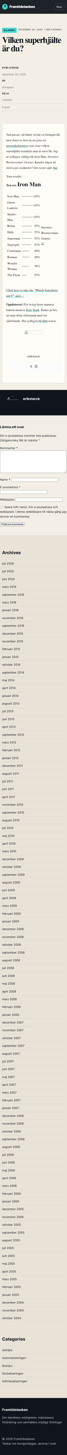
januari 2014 (10, 696)
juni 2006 (8, 1162)
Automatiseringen (14, 1358)
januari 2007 (10, 1108)
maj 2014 (8, 680)
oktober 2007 (11, 1038)
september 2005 (13, 1232)
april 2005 (9, 1271)
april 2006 (9, 1178)
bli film (43, 321)
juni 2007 (8, 1069)
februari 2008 (11, 1007)
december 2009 (13, 859)
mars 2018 (9, 602)
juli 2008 (8, 968)
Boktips (7, 1366)
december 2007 (13, 1022)
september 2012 (13, 734)
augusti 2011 (10, 773)
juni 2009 (8, 890)
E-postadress (10, 487)
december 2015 (12, 633)
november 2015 (12, 641)
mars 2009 (9, 905)
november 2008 (13, 937)
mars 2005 (9, 1279)
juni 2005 (8, 1256)
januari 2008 (10, 1014)
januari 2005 (10, 1295)
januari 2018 (10, 610)
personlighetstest (17, 146)
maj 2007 (8, 1077)
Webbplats (7, 499)
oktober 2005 (11, 1224)
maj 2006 (8, 1170)
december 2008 (13, 929)
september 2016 (13, 625)
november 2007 (13, 1030)
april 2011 (8, 797)
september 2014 (13, 672)
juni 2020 (8, 579)
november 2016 (12, 618)
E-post (6, 107)
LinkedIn (7, 99)
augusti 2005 (11, 1240)
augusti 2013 (10, 703)
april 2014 (9, 688)
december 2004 (13, 1302)
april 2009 (9, 898)
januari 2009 (10, 921)
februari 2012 (11, 750)
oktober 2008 (11, 944)
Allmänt (9, 30)
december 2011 (12, 765)
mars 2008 (9, 999)
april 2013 (9, 727)
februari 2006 (11, 1193)
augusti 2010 (10, 820)
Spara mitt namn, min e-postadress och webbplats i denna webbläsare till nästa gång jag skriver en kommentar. (33, 511)
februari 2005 (11, 1287)
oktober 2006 (11, 1131)
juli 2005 (8, 1248)
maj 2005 (8, 1263)
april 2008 (9, 991)
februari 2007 (11, 1100)
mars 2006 (9, 1186)
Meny (59, 7)
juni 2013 (8, 719)
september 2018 (13, 594)
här (55, 168)
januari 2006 (10, 1201)
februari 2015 (11, 649)
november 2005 (13, 1217)
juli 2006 (8, 1155)
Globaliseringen (12, 1373)
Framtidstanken (22, 6)
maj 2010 (8, 836)
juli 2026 (8, 563)
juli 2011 (7, 781)
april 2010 (9, 843)
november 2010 (12, 804)
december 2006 (13, 1116)
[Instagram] (36, 366)
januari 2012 (10, 758)
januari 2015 (10, 657)
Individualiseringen (14, 1381)
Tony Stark (32, 310)
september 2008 (13, 952)
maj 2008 (8, 983)
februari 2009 (11, 913)
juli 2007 (8, 1061)
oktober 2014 (11, 664)
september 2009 (13, 874)
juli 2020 (8, 571)
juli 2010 (7, 828)
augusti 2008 (11, 960)
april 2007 (9, 1084)
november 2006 (13, 1123)
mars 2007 (9, 1092)
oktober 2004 (11, 1318)
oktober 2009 (11, 867)
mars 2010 (9, 851)
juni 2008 (8, 976)
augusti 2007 (11, 1053)
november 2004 (13, 1310)
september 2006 (13, 1139)
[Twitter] (31, 366)
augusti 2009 (11, 882)
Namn (5, 479)
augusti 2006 (11, 1147)
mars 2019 (9, 587)
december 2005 (13, 1209)
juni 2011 (8, 789)
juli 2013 (7, 711)
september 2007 (13, 1046)
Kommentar (9, 448)
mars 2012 (9, 742)
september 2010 (13, 812)
